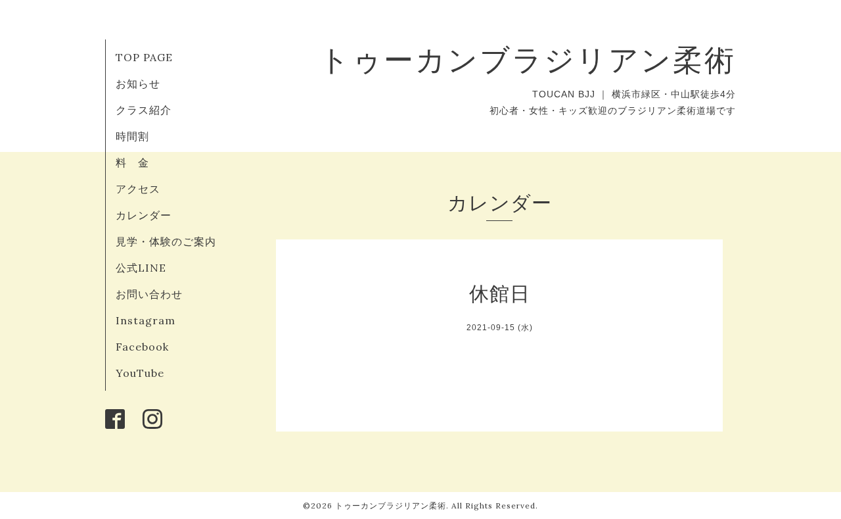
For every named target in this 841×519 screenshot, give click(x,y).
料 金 (132, 162)
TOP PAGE (144, 57)
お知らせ (138, 83)
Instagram (145, 320)
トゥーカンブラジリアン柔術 (527, 59)
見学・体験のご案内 (166, 241)
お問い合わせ (149, 294)
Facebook (142, 346)
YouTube (140, 373)
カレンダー (143, 215)
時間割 (132, 136)
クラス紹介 (143, 109)
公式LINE (141, 267)
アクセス (138, 188)
